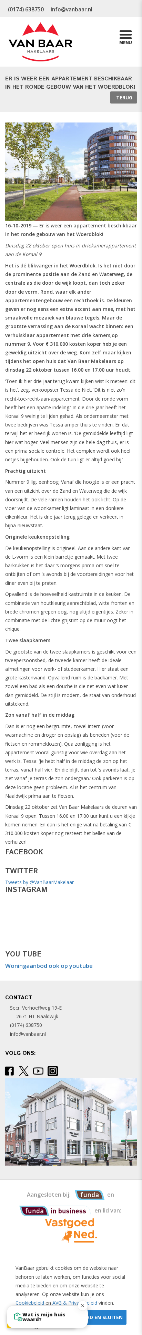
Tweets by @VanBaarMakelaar (39, 882)
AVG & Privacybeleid (74, 1302)
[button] (47, 1317)
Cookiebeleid (30, 1302)
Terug (123, 97)
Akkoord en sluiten (96, 1317)
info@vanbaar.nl (28, 1034)
